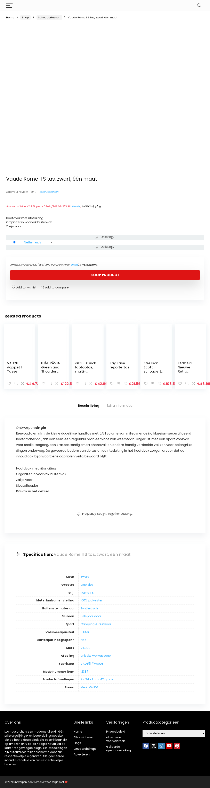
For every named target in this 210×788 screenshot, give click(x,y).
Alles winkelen (83, 737)
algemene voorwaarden (115, 739)
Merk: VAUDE (89, 687)
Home (10, 17)
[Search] (199, 5)
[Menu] (9, 5)
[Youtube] (169, 746)
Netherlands (32, 242)
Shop (25, 17)
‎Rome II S (87, 593)
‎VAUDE (85, 648)
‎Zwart (85, 577)
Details (76, 206)
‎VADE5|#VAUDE (92, 664)
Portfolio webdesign (46, 782)
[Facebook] (146, 746)
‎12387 (84, 672)
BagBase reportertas (119, 365)
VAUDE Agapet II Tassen (15, 367)
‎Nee (83, 640)
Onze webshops (85, 749)
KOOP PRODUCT (105, 274)
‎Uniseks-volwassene (96, 656)
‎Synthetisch (89, 608)
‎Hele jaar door (91, 616)
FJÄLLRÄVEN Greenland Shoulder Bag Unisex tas (50, 371)
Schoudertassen (49, 17)
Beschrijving (88, 405)
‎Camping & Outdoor (96, 624)
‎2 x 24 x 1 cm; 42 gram (97, 679)
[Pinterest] (177, 746)
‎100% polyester (91, 600)
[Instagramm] (161, 746)
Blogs (77, 743)
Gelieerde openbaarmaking (118, 748)
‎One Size (87, 585)
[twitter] (153, 746)
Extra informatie (119, 405)
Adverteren (82, 754)
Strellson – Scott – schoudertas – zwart (154, 369)
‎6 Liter (85, 632)
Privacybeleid (115, 731)
